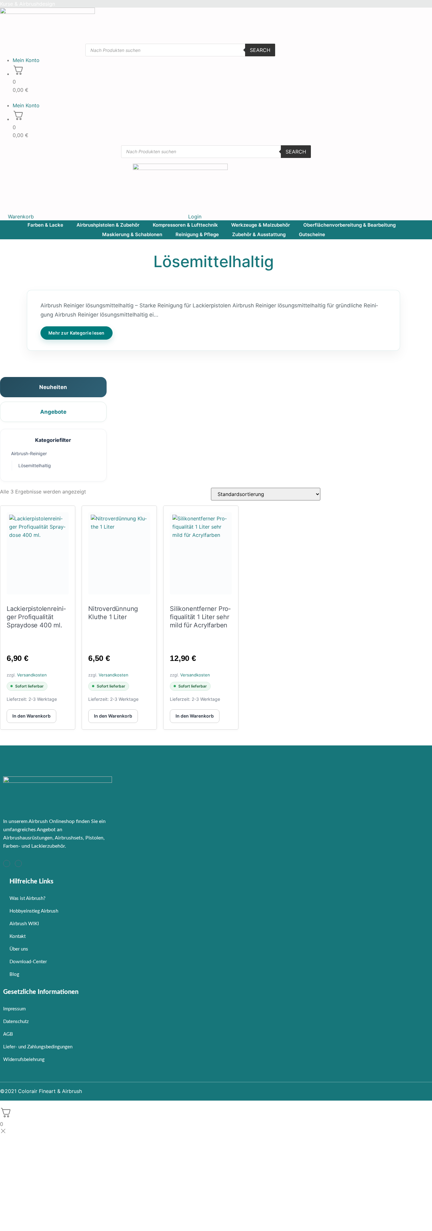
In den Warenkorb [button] (31, 716)
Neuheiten (53, 387)
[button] (180, 98)
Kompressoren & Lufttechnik (185, 225)
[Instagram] (6, 863)
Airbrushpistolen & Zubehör (108, 225)
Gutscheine (312, 234)
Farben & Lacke (45, 225)
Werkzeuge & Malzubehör (260, 225)
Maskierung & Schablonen (132, 234)
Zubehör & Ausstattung (259, 234)
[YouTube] (18, 863)
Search (260, 50)
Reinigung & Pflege (197, 234)
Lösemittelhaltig (34, 465)
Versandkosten (32, 674)
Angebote (53, 412)
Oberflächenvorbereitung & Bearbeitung (349, 225)
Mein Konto (26, 60)
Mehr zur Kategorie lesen (76, 333)
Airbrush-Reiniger (29, 453)
